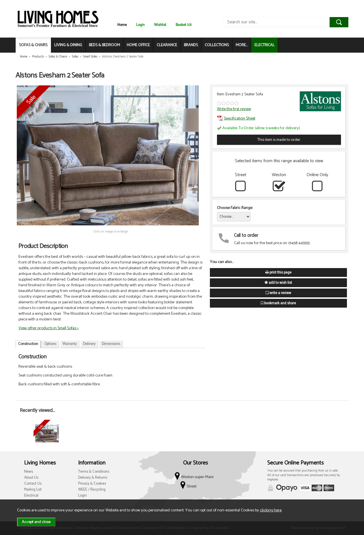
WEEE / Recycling (92, 490)
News (28, 472)
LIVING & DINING (68, 45)
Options (50, 344)
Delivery (89, 344)
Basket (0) (184, 25)
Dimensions (111, 344)
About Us (31, 478)
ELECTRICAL (265, 45)
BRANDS (191, 45)
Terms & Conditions (93, 472)
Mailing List (33, 490)
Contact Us (33, 484)
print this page (280, 272)
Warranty (70, 344)
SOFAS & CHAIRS (33, 45)
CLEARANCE (167, 45)
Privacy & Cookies (92, 484)
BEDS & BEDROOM (104, 45)
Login (140, 25)
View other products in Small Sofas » (48, 328)
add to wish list (280, 283)
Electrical (31, 496)
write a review (280, 293)
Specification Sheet (239, 118)
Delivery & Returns (92, 478)
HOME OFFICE (138, 45)
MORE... (242, 45)
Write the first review (234, 109)
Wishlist (160, 25)
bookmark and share (279, 303)
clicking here (271, 510)
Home (122, 25)
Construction (28, 344)
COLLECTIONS (217, 45)
